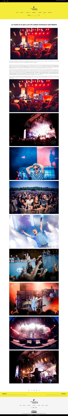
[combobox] (33, 15)
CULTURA (27, 12)
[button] (29, 390)
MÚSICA (21, 12)
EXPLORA (33, 12)
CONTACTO (50, 12)
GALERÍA (39, 12)
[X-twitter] (6, 1)
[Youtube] (7, 1)
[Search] (40, 15)
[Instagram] (3, 1)
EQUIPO (44, 12)
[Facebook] (4, 1)
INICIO (17, 12)
